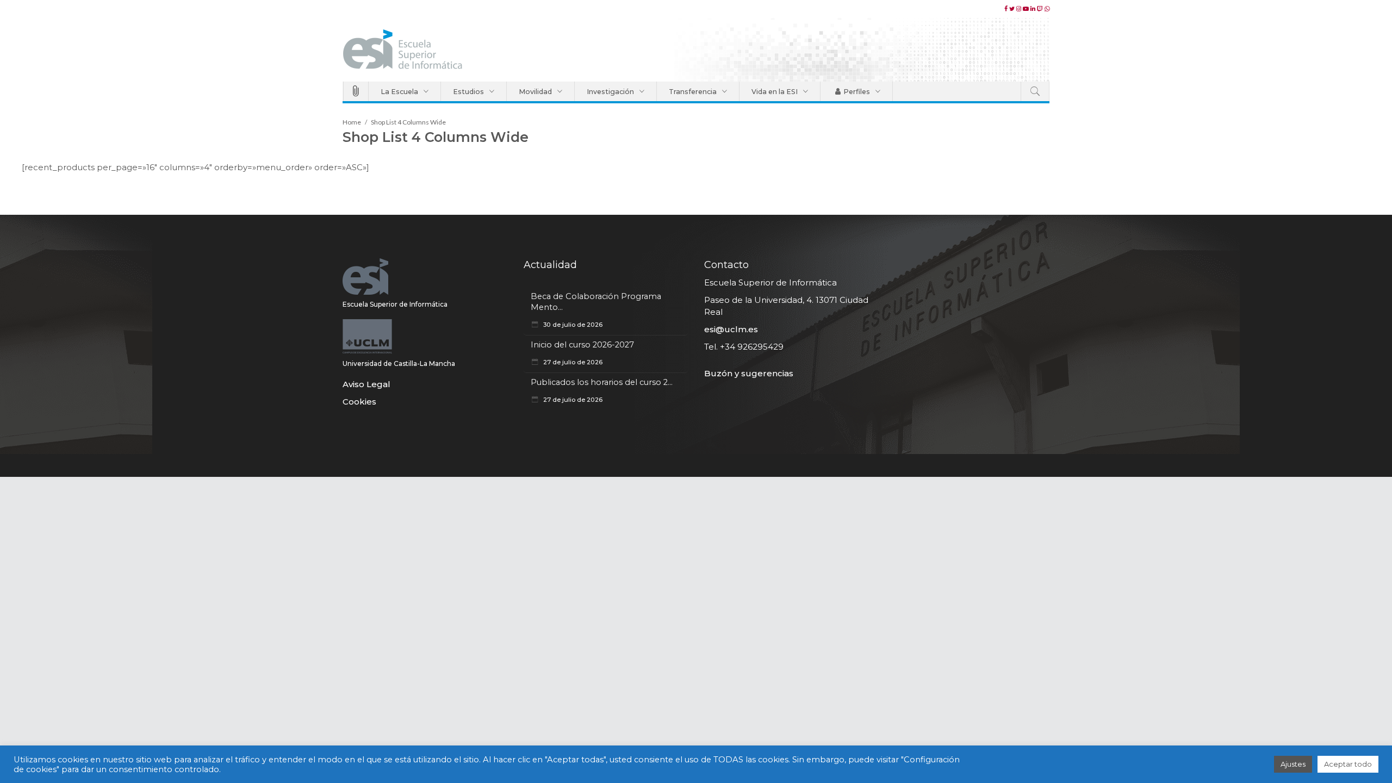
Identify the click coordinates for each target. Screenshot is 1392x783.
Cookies (359, 401)
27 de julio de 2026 (572, 362)
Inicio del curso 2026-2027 (582, 345)
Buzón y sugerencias (748, 373)
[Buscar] (1035, 91)
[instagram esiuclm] (1019, 9)
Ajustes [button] (1293, 764)
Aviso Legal (366, 384)
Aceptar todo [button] (1348, 764)
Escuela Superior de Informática (395, 304)
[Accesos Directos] (356, 91)
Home (352, 122)
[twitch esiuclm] (1041, 9)
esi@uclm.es (731, 329)
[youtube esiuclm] (1026, 9)
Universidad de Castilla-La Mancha (399, 363)
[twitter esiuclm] (1012, 9)
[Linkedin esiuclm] (1033, 9)
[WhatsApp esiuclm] (1047, 9)
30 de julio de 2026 (572, 324)
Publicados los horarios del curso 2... (602, 382)
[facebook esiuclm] (1006, 9)
